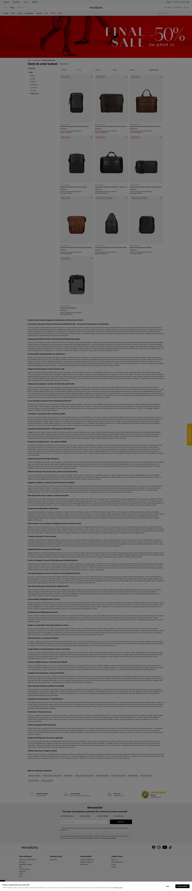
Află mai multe (118, 887)
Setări (167, 886)
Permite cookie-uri (182, 886)
